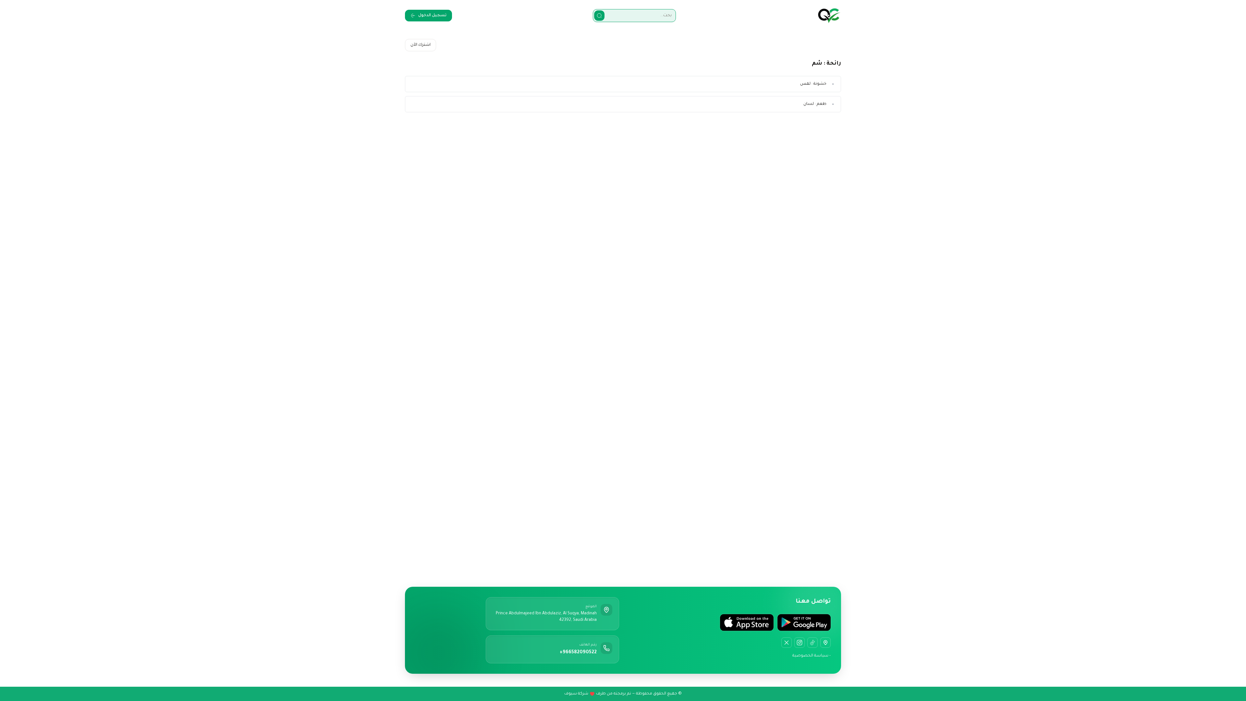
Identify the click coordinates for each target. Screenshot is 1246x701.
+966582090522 (578, 652)
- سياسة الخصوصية (811, 656)
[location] (825, 642)
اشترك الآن (420, 45)
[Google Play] (804, 622)
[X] (786, 642)
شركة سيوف (576, 694)
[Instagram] (799, 642)
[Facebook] (812, 642)
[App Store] (746, 622)
